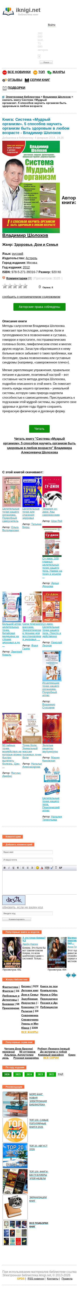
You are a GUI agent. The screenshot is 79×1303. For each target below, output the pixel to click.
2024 (29, 1074)
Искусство (28, 1002)
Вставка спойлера (60, 867)
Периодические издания (56, 998)
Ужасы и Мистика (33, 1023)
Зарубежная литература (37, 998)
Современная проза (34, 1015)
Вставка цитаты (51, 867)
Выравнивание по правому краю (32, 867)
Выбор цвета (42, 867)
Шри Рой (56, 520)
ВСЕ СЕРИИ (51, 1057)
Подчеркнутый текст (13, 867)
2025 (18, 1074)
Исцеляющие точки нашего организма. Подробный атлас (50, 689)
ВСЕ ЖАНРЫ (29, 1032)
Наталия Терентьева (52, 818)
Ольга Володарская (10, 529)
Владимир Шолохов (25, 235)
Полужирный (4, 867)
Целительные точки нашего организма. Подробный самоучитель (10, 514)
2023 (40, 1074)
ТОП (41, 72)
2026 (7, 1074)
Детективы (9, 999)
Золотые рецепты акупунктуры (50, 748)
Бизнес (26, 986)
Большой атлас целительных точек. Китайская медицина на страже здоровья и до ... (11, 634)
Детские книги (30, 990)
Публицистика (50, 1007)
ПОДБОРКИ (16, 87)
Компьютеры (49, 990)
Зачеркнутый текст (18, 867)
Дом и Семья (46, 244)
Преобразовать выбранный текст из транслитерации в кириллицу (56, 867)
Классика (27, 1007)
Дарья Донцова (50, 585)
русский (17, 253)
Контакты (52, 1278)
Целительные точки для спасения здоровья (31, 513)
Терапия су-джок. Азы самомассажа (51, 511)
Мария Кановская (51, 759)
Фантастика (10, 986)
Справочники (30, 1019)
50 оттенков (27, 1051)
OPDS (21, 1278)
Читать (39, 428)
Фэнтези (8, 990)
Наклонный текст (9, 867)
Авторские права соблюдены (39, 306)
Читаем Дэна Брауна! (18, 1048)
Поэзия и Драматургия (55, 1002)
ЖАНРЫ (59, 72)
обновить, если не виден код (22, 907)
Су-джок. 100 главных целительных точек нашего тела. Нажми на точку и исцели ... (52, 567)
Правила (67, 1278)
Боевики (8, 1004)
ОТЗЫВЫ (15, 80)
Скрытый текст (47, 867)
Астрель (31, 258)
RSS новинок (36, 1278)
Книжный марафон (51, 1054)
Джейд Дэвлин (30, 944)
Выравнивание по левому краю (23, 867)
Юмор (25, 1027)
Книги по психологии (54, 986)
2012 (26, 267)
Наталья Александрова (32, 765)
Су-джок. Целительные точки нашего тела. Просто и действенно (51, 630)
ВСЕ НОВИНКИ (19, 72)
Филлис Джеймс (11, 774)
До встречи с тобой (53, 1051)
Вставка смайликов (37, 867)
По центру (28, 867)
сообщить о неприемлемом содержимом (31, 296)
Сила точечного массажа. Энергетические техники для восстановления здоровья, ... (32, 631)
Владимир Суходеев (48, 706)
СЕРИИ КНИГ (40, 80)
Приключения (11, 1008)
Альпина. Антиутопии (19, 1054)
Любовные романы (15, 995)
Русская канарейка (26, 1057)
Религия (26, 1011)
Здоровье (23, 244)
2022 (51, 1074)
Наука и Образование (55, 994)
